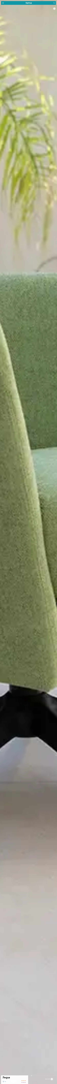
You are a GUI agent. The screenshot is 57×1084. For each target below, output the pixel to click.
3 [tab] (38, 1075)
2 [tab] (34, 1075)
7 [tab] (50, 1075)
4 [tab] (41, 1075)
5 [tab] (44, 1075)
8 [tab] (53, 1075)
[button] (54, 3)
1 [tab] (31, 1075)
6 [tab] (47, 1075)
